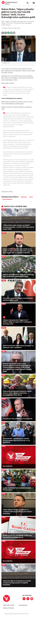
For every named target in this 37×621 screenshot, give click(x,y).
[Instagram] (31, 598)
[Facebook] (24, 598)
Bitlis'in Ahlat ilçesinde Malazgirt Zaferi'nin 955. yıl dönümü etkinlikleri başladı (18, 275)
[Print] (14, 33)
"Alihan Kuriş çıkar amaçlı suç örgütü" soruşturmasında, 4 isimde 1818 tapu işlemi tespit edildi (18, 227)
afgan (31, 197)
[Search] (27, 3)
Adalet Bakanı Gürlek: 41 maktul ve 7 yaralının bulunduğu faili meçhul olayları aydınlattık (17, 511)
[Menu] (33, 3)
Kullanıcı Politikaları (8, 608)
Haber (3, 209)
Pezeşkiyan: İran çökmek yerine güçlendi (17, 419)
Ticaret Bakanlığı (7, 199)
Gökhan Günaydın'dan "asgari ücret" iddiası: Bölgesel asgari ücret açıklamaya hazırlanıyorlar (17, 322)
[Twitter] (27, 598)
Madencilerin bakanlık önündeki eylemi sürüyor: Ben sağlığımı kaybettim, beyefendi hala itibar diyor (17, 393)
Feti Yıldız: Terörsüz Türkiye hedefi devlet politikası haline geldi (18, 299)
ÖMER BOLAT (24, 197)
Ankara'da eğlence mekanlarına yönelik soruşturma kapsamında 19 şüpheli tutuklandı (17, 583)
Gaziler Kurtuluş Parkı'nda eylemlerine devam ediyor (17, 489)
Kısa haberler (8, 466)
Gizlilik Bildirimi (22, 605)
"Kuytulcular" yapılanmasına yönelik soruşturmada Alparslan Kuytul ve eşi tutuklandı (16, 440)
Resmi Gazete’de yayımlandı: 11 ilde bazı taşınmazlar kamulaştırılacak (17, 536)
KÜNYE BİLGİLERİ (8, 605)
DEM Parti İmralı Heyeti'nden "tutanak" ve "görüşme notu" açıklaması (18, 346)
